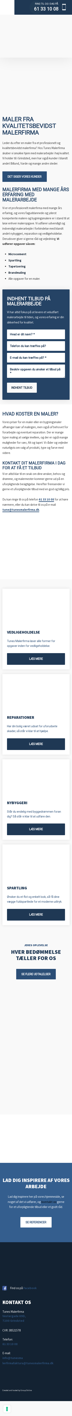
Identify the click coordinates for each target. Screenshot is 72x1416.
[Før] (60, 1127)
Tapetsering (17, 266)
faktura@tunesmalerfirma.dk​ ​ (33, 1363)
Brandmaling (17, 272)
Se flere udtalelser (36, 974)
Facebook (30, 1288)
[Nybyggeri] (36, 777)
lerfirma (7, 1363)
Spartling (14, 260)
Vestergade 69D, (14, 1316)
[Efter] (12, 1127)
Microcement (17, 254)
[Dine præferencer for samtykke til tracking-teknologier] (7, 1409)
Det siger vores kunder (25, 176)
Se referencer (36, 1222)
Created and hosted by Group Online (17, 1390)
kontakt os (48, 1202)
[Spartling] (36, 862)
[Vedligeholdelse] (36, 607)
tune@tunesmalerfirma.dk (20, 510)
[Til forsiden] (36, 36)
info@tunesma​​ (12, 1358)
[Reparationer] (36, 692)
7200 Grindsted (13, 1321)
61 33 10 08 (46, 9)
